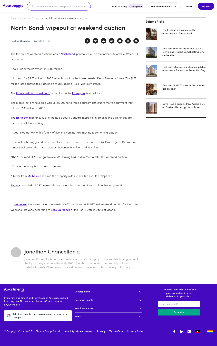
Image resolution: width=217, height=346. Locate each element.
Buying (35, 18)
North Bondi (68, 54)
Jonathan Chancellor (49, 251)
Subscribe (179, 312)
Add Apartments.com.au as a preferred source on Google (40, 315)
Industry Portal (135, 331)
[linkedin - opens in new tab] (182, 331)
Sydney (15, 185)
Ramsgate (78, 93)
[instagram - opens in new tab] (189, 331)
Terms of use (116, 331)
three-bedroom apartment (33, 93)
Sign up (206, 6)
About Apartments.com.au (78, 331)
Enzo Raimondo (60, 210)
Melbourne (34, 176)
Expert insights (18, 18)
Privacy (101, 331)
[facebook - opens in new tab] (174, 331)
